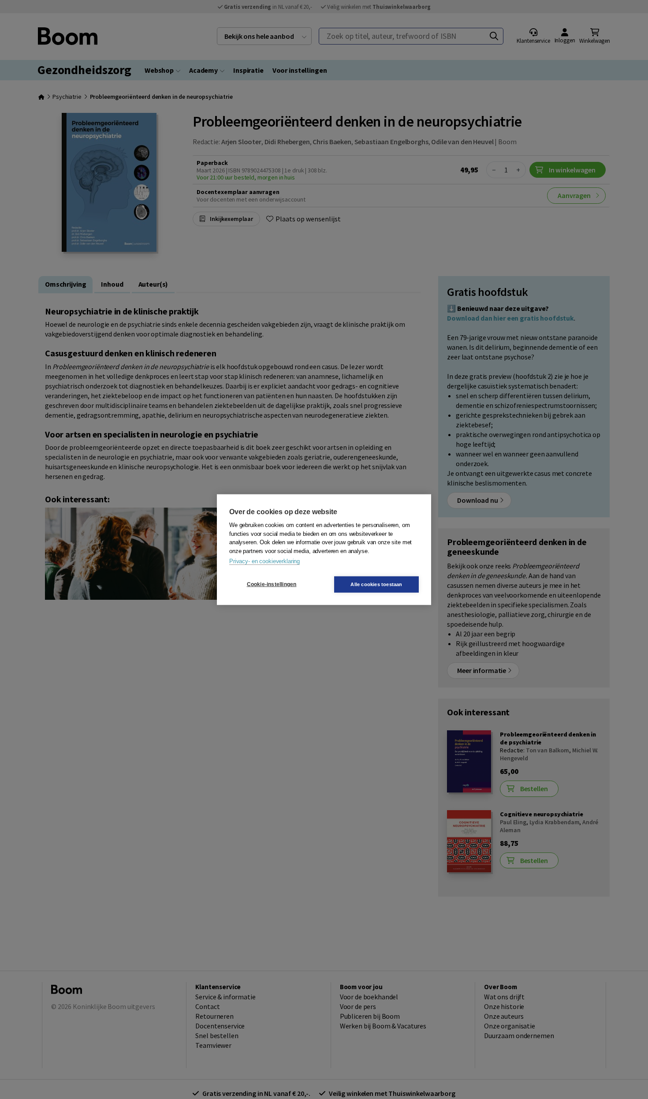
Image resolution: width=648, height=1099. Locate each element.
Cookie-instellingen (272, 584)
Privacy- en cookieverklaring (264, 561)
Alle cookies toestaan (376, 584)
